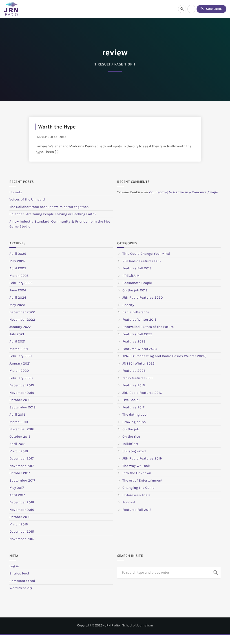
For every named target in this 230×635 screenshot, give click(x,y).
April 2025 (17, 268)
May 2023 (17, 305)
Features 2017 (133, 407)
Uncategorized (134, 451)
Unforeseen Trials (136, 495)
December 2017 (21, 458)
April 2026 (17, 254)
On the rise (131, 437)
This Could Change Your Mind (146, 254)
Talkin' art (130, 444)
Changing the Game (138, 488)
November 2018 (21, 429)
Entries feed (19, 573)
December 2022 (22, 312)
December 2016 (21, 502)
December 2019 (21, 385)
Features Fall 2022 (137, 334)
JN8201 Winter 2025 (138, 363)
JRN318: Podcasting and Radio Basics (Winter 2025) (164, 356)
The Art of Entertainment (142, 480)
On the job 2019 (135, 290)
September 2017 (22, 480)
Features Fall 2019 (137, 268)
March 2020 (19, 371)
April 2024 (17, 297)
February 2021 (20, 356)
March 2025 (19, 276)
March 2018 (18, 451)
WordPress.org (21, 588)
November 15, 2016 (52, 137)
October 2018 (20, 437)
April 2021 (17, 341)
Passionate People (137, 283)
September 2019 (22, 407)
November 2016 (21, 510)
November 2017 (21, 466)
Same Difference (135, 312)
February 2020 (21, 378)
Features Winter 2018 (139, 320)
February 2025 (21, 283)
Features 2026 (134, 371)
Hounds (15, 192)
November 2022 (22, 320)
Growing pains (134, 422)
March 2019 (18, 422)
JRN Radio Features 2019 (142, 458)
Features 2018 (133, 385)
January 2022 (20, 327)
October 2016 (19, 517)
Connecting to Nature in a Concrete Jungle (183, 192)
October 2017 (19, 473)
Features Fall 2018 (137, 510)
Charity (128, 305)
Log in (14, 566)
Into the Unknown (136, 473)
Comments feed (22, 581)
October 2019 (20, 400)
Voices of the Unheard (27, 199)
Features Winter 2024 (139, 349)
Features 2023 (134, 341)
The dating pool (135, 414)
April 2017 (17, 495)
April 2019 (17, 414)
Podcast (128, 502)
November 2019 (21, 393)
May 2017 (16, 488)
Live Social (131, 400)
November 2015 (21, 539)
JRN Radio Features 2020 (142, 297)
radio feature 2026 (137, 378)
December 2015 (21, 531)
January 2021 (19, 363)
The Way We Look (136, 466)
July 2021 (16, 334)
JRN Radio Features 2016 (142, 393)
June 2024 (17, 290)
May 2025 (17, 261)
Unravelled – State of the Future (148, 327)
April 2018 (17, 444)
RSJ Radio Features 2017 (141, 261)
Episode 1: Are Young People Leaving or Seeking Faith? (52, 214)
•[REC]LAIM (131, 276)
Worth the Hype (57, 127)
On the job (130, 429)
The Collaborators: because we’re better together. (49, 207)
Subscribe (211, 9)
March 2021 (18, 349)
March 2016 (18, 524)
